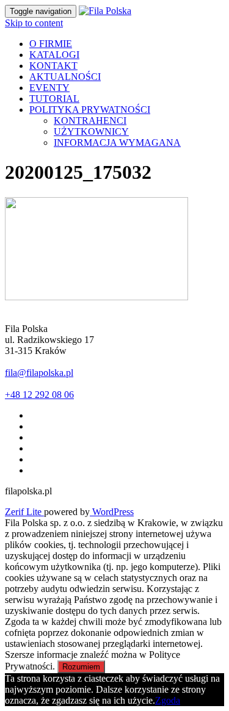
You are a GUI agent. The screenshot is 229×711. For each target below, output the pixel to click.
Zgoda (167, 700)
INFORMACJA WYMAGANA (117, 142)
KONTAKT (53, 65)
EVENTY (49, 87)
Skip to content (34, 23)
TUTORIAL (54, 98)
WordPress (112, 512)
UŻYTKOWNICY (91, 131)
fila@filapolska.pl (39, 372)
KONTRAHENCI (90, 120)
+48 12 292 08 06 (39, 394)
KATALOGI (54, 54)
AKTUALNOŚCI (65, 76)
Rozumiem (81, 666)
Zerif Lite (24, 512)
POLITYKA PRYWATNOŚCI (89, 109)
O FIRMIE (50, 43)
